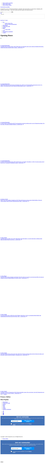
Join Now (2, 20)
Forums (4, 404)
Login (6, 20)
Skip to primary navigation (8, 2)
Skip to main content (6, 3)
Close (2, 461)
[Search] (12, 12)
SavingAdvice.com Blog (5, 6)
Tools (4, 406)
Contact (4, 408)
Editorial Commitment (7, 409)
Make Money (5, 402)
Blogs (4, 405)
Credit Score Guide (6, 403)
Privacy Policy (5, 438)
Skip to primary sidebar (7, 5)
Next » (5, 394)
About (4, 407)
